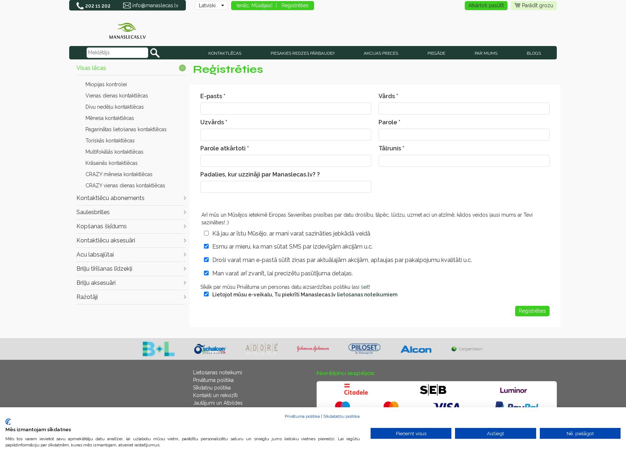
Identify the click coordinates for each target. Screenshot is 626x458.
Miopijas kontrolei (106, 84)
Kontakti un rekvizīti (215, 395)
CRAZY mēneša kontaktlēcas (119, 174)
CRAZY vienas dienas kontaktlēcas (125, 185)
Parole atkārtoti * (224, 148)
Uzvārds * (213, 122)
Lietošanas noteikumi (217, 372)
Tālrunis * (391, 148)
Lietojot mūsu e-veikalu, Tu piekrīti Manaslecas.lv (304, 294)
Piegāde (436, 53)
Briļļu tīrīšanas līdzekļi (104, 268)
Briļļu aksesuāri (96, 282)
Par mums (486, 53)
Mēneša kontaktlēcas (109, 118)
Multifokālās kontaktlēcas (114, 152)
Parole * (389, 122)
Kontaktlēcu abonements (110, 198)
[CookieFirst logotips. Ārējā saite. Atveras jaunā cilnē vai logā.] (8, 422)
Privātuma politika (213, 380)
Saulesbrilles (93, 212)
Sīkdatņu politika (212, 388)
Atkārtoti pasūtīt (486, 5)
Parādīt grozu (537, 5)
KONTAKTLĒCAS (224, 53)
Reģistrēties (295, 5)
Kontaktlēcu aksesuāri (105, 240)
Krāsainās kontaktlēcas (111, 163)
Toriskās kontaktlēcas (110, 140)
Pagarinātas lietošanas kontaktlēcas (126, 129)
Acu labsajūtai (95, 254)
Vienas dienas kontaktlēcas (116, 96)
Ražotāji (87, 296)
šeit (365, 287)
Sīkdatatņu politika (341, 416)
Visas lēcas (91, 67)
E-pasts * (212, 96)
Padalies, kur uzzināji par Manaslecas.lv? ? (260, 174)
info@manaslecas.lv (155, 5)
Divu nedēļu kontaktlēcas (114, 107)
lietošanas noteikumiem (367, 294)
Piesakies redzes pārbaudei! (303, 53)
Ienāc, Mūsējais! (254, 5)
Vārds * (388, 96)
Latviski (207, 5)
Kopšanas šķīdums (101, 226)
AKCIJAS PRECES (381, 53)
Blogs (534, 53)
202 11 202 (97, 6)
